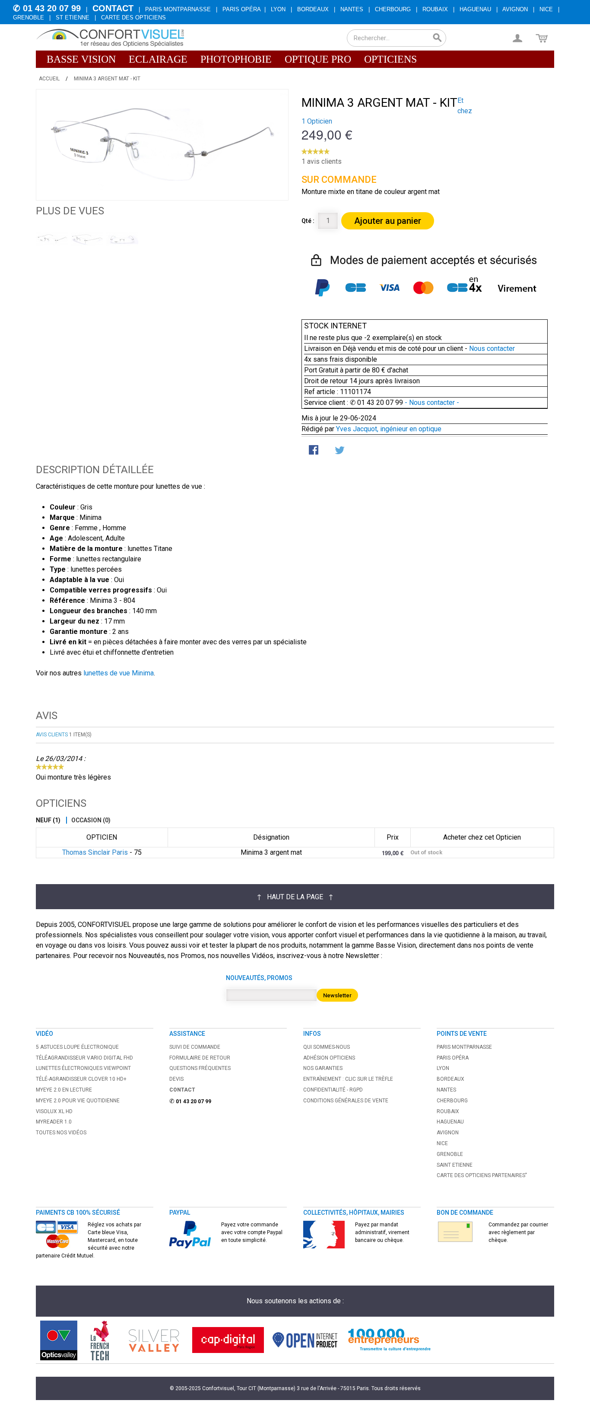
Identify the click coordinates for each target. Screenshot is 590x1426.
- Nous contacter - (431, 402)
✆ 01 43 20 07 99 (47, 8)
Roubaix (435, 9)
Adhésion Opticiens (329, 1058)
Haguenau (475, 9)
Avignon (515, 9)
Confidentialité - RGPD (333, 1090)
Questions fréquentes (200, 1068)
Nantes (351, 9)
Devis (176, 1079)
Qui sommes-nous (326, 1047)
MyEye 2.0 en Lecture (64, 1090)
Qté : (307, 220)
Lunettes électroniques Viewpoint (83, 1068)
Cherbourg (393, 9)
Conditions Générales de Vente (345, 1101)
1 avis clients (321, 161)
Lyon (278, 9)
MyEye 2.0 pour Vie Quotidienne (78, 1101)
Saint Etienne (455, 1165)
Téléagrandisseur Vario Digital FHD (84, 1058)
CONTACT (112, 8)
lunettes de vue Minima (118, 673)
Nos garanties (323, 1068)
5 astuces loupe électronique (77, 1047)
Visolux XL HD (54, 1111)
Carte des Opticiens (133, 17)
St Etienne (72, 17)
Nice (546, 9)
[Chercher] (437, 38)
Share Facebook (314, 450)
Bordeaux (313, 9)
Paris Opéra (241, 9)
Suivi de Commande (194, 1047)
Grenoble (28, 17)
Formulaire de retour (199, 1058)
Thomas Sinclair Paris (95, 852)
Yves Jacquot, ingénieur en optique (388, 429)
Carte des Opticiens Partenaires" (482, 1175)
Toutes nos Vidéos (61, 1133)
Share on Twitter (340, 450)
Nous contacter (492, 348)
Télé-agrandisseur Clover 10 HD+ (81, 1079)
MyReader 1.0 (54, 1122)
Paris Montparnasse (178, 9)
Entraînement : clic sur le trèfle (348, 1079)
